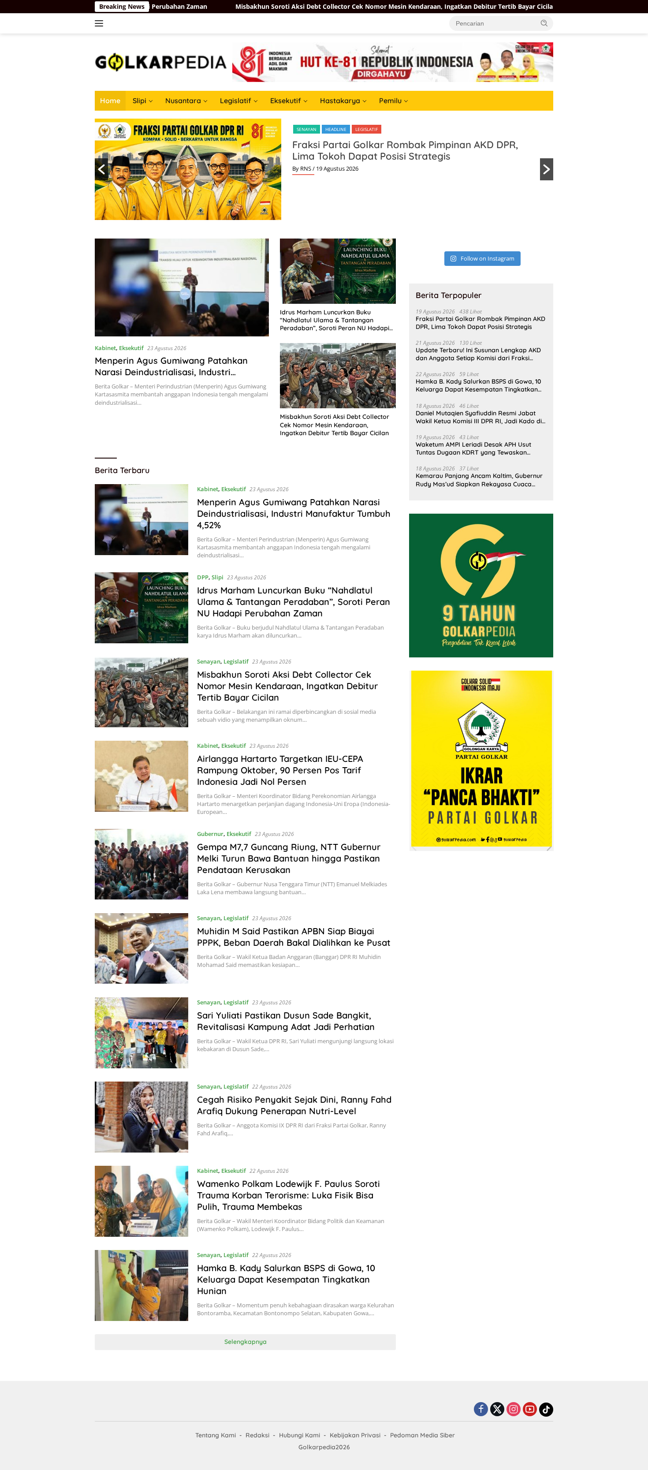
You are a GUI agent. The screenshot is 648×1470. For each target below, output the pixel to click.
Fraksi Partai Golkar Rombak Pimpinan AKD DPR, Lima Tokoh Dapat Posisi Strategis (405, 150)
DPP (203, 577)
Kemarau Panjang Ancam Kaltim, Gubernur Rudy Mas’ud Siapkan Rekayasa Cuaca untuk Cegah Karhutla (479, 480)
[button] (544, 23)
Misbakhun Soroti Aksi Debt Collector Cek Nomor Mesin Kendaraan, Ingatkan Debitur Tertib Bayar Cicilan (308, 7)
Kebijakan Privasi (355, 1435)
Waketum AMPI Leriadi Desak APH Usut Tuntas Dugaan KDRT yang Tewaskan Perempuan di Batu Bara (473, 448)
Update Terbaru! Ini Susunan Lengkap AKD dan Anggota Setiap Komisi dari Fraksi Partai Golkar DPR (478, 354)
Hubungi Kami (299, 1435)
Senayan (307, 129)
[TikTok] (546, 1410)
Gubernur (210, 834)
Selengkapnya (245, 1342)
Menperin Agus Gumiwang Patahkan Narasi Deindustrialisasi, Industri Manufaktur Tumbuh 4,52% (171, 372)
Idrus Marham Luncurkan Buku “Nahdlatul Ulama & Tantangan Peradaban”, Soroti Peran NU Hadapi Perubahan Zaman (334, 320)
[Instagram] (513, 1410)
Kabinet (105, 348)
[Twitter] (497, 1410)
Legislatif (235, 100)
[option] (324, 169)
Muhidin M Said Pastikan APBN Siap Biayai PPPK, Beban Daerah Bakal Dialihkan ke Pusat (294, 936)
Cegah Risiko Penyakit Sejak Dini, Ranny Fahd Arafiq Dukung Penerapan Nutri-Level (294, 1105)
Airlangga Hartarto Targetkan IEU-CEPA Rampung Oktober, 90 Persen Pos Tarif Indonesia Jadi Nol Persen (280, 770)
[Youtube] (530, 1410)
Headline (335, 129)
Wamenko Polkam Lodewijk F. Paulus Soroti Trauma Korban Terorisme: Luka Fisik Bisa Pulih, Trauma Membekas (288, 1195)
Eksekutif (285, 100)
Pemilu (390, 100)
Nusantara (183, 100)
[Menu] (101, 23)
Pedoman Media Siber (422, 1435)
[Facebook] (481, 1410)
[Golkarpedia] (161, 61)
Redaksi (257, 1435)
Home (110, 100)
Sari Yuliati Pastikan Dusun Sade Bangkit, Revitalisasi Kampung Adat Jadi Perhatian (286, 1021)
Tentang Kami (215, 1435)
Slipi (139, 100)
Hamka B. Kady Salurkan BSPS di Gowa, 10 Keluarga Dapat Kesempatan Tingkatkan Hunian (286, 1279)
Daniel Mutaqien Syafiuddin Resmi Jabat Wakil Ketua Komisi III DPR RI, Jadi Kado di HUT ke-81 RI (479, 417)
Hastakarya (340, 100)
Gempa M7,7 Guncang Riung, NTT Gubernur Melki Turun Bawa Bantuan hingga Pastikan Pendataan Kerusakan (288, 858)
